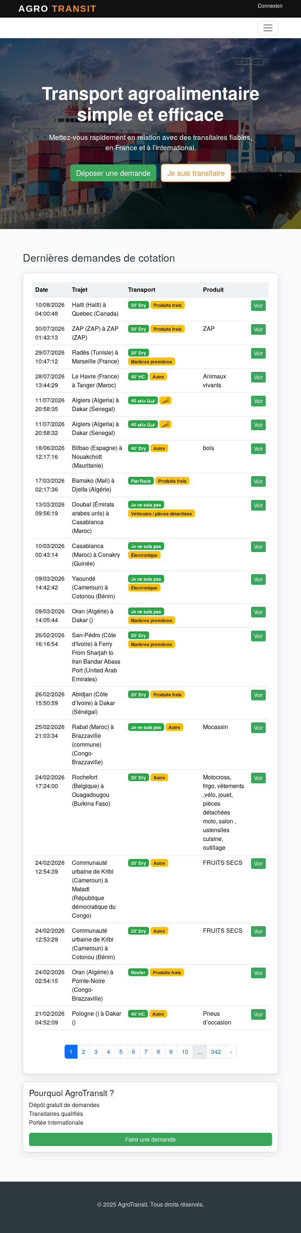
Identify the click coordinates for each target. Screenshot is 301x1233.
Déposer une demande (113, 172)
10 (185, 1051)
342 (216, 1051)
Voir (258, 305)
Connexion (270, 5)
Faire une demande (150, 1139)
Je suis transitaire (196, 172)
